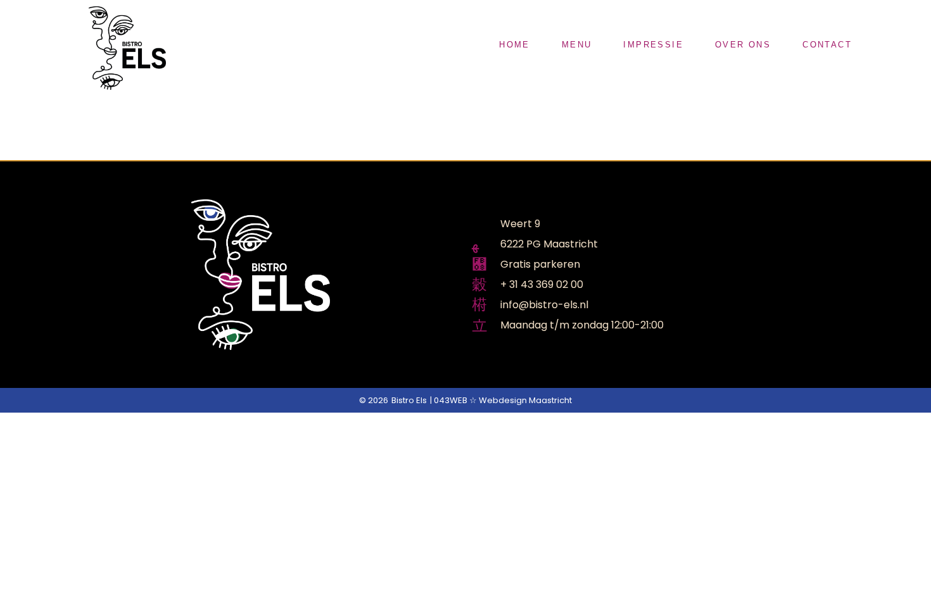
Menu (577, 44)
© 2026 (373, 400)
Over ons (743, 44)
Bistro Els (409, 400)
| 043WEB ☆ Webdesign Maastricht (501, 400)
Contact (827, 44)
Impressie (653, 44)
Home (514, 44)
